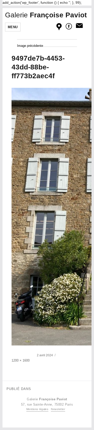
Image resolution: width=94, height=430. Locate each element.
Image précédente (30, 46)
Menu (13, 27)
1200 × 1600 (21, 360)
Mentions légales (37, 409)
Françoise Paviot (46, 15)
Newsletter (58, 409)
